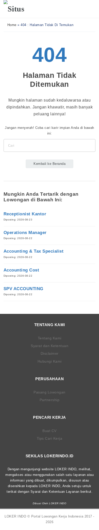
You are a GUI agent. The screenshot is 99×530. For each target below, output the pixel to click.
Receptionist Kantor (25, 214)
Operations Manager (25, 232)
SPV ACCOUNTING (23, 288)
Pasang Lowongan (49, 392)
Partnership (50, 400)
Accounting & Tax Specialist (34, 251)
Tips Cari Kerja (49, 438)
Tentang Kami (49, 338)
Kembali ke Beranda (49, 164)
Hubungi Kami (50, 361)
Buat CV (49, 431)
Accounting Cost (21, 270)
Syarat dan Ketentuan (49, 346)
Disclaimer (50, 353)
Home (11, 25)
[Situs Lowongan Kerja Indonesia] (19, 9)
